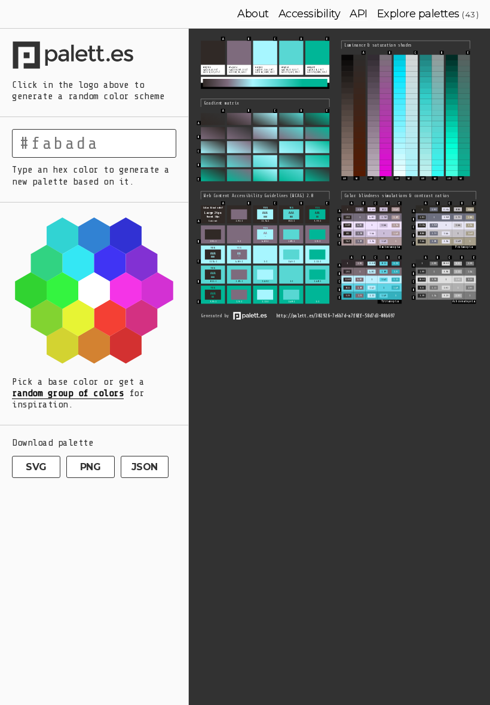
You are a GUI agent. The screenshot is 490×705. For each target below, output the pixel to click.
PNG (90, 467)
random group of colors (68, 393)
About (253, 13)
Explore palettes (418, 13)
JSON (144, 467)
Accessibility (309, 13)
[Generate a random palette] (94, 57)
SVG (36, 467)
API (359, 13)
